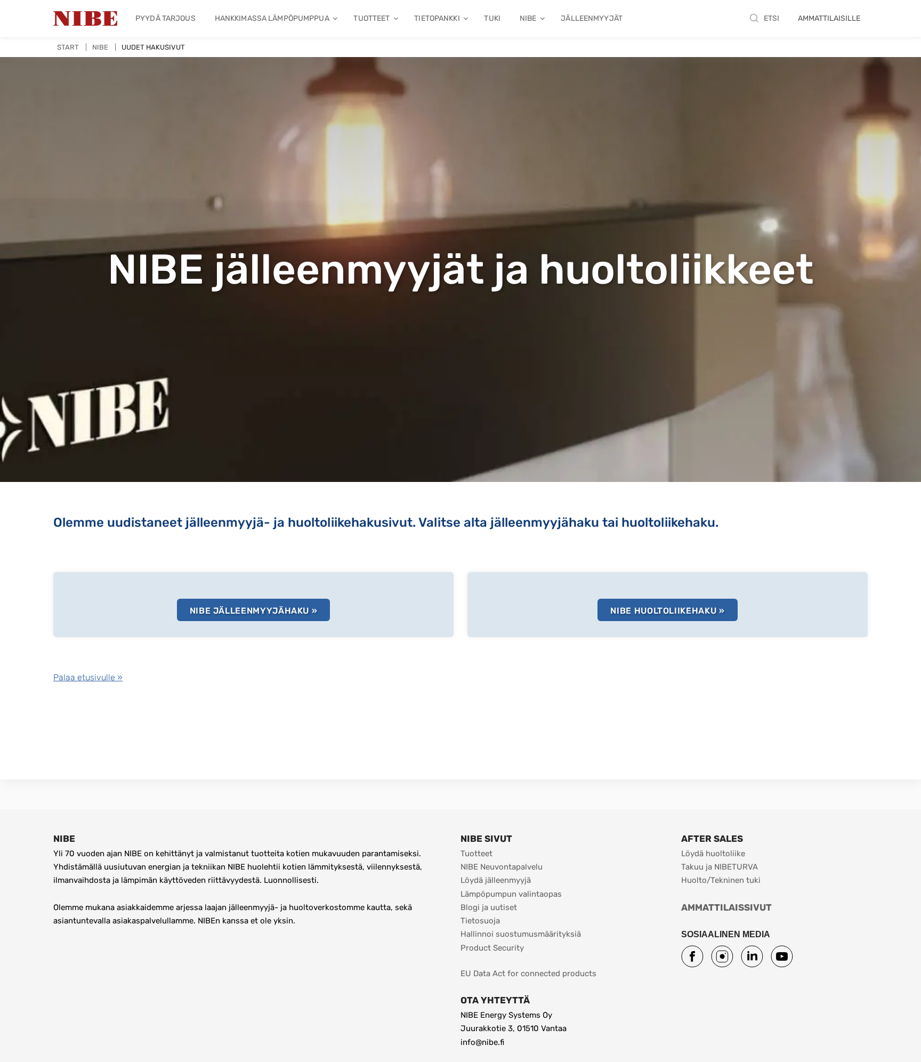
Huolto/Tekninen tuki (721, 880)
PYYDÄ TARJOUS (165, 18)
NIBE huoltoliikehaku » (667, 611)
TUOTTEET (371, 18)
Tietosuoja (480, 921)
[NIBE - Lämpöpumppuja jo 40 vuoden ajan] (85, 18)
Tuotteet (476, 853)
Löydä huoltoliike (713, 853)
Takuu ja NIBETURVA (719, 867)
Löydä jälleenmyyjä (496, 880)
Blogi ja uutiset (489, 907)
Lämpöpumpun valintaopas (511, 894)
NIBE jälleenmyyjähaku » (254, 611)
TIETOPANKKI (436, 18)
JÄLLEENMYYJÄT (592, 18)
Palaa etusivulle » (88, 677)
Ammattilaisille (829, 18)
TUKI (492, 18)
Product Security (492, 948)
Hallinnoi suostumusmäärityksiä (521, 934)
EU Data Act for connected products (528, 973)
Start (68, 47)
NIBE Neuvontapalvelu (502, 867)
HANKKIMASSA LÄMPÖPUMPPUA (272, 18)
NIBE (528, 18)
